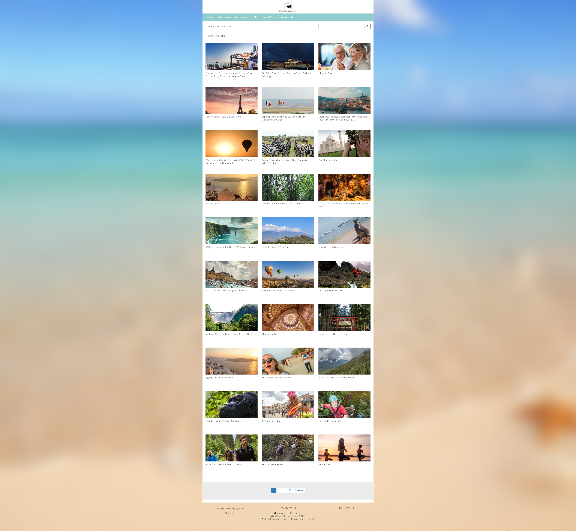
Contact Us (287, 17)
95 (290, 490)
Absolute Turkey (269, 334)
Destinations (242, 17)
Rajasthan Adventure (328, 160)
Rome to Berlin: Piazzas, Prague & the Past (226, 290)
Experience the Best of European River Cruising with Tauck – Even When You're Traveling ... (343, 118)
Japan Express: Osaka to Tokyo (333, 334)
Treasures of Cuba (271, 420)
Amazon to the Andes (272, 464)
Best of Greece (213, 203)
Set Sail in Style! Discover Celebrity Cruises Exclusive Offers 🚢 (287, 75)
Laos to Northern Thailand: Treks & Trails (281, 203)
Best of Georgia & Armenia (275, 247)
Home (210, 17)
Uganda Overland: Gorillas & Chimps (223, 420)
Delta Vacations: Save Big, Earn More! (223, 116)
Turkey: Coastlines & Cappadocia (278, 290)
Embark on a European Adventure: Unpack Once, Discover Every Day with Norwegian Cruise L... (229, 75)
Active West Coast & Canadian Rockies (337, 377)
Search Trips (270, 17)
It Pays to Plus (325, 73)
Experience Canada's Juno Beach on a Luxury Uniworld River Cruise (283, 118)
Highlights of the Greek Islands (220, 377)
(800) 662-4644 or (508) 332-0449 (289, 516)
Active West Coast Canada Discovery (223, 464)
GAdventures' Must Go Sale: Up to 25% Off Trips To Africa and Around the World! (230, 162)
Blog (256, 17)
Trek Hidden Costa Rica (329, 420)
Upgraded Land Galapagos (331, 247)
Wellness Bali (324, 464)
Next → (299, 490)
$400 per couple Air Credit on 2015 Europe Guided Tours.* (230, 248)
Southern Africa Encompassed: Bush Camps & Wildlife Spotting (284, 162)
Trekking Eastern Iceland (330, 290)
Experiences (224, 17)
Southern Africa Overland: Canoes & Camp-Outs (229, 334)
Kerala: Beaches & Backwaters (276, 377)
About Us (229, 513)
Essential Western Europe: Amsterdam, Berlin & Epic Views (343, 205)
